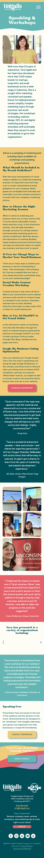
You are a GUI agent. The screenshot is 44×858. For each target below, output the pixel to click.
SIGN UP (21, 827)
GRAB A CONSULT (22, 759)
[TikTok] (33, 836)
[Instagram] (16, 836)
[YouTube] (27, 836)
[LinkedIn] (22, 836)
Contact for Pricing (22, 734)
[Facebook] (11, 836)
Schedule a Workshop (22, 388)
